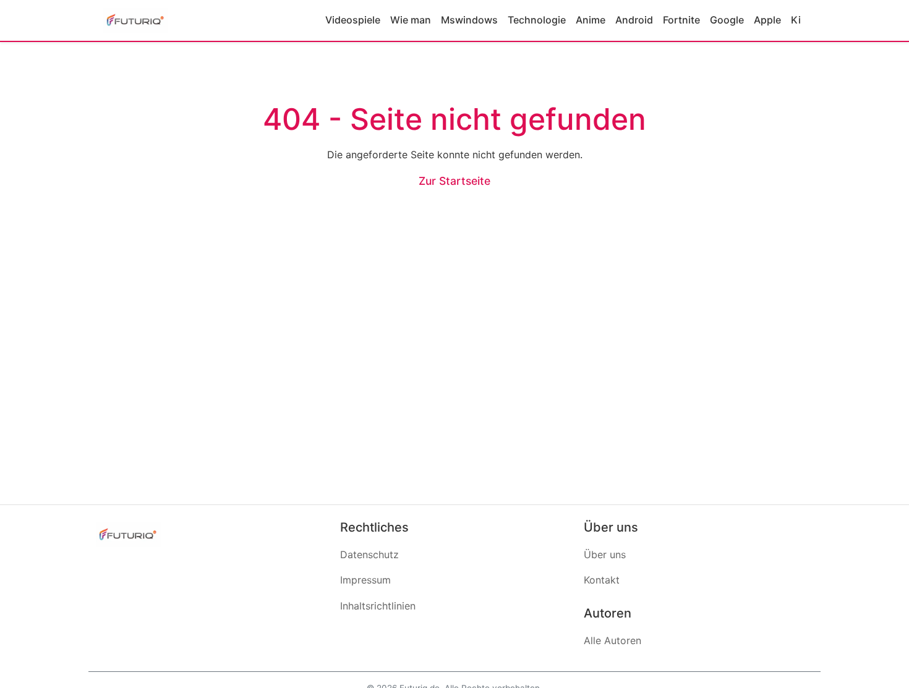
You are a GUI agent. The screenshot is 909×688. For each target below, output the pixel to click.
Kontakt (602, 580)
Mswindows (469, 20)
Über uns (605, 554)
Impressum (365, 580)
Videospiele (352, 20)
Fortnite (681, 20)
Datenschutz (369, 554)
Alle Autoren (612, 640)
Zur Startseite (454, 180)
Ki (796, 20)
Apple (767, 20)
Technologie (537, 20)
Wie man (410, 20)
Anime (590, 20)
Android (634, 20)
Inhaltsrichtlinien (378, 606)
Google (727, 20)
